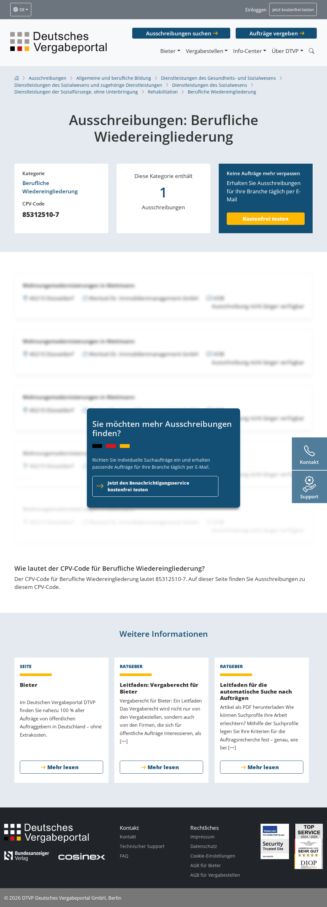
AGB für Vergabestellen (215, 875)
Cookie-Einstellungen (212, 856)
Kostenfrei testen (266, 218)
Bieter (168, 51)
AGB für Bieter (205, 865)
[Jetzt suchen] (311, 51)
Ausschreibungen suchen (178, 33)
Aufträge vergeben (273, 33)
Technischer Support (142, 846)
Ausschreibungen (47, 78)
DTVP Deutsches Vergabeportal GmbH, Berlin (71, 898)
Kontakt (128, 837)
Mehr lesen (63, 767)
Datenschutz (203, 846)
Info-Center (247, 51)
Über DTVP (285, 51)
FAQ (124, 856)
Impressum (202, 837)
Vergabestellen (204, 51)
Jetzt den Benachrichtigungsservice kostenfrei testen (148, 486)
